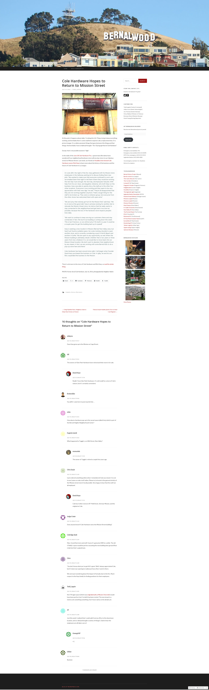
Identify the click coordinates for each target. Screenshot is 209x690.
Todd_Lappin (76, 89)
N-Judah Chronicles (129, 207)
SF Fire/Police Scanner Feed (131, 218)
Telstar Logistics (128, 225)
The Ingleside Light (129, 192)
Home (65, 68)
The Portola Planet (129, 212)
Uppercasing (127, 227)
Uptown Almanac (128, 229)
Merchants (79, 292)
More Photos (127, 302)
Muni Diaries (127, 205)
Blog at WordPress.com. (70, 686)
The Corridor (127, 181)
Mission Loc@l (128, 198)
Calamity (67, 292)
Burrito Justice (128, 176)
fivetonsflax (71, 394)
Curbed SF (126, 183)
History (73, 292)
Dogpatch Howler (129, 185)
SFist (125, 214)
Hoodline (126, 189)
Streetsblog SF (128, 223)
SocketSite (127, 221)
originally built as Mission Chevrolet (98, 595)
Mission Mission (128, 203)
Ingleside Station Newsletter (132, 194)
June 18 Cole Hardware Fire (83, 155)
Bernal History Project (130, 174)
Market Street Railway (130, 196)
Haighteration (128, 187)
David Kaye (76, 373)
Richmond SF (127, 216)
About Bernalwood (77, 68)
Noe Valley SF (127, 209)
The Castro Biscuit (129, 178)
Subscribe (128, 139)
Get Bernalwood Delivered (132, 126)
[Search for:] (135, 81)
